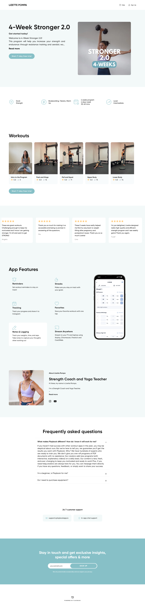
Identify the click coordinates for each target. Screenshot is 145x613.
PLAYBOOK (77, 600)
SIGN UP (83, 566)
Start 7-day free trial (22, 56)
